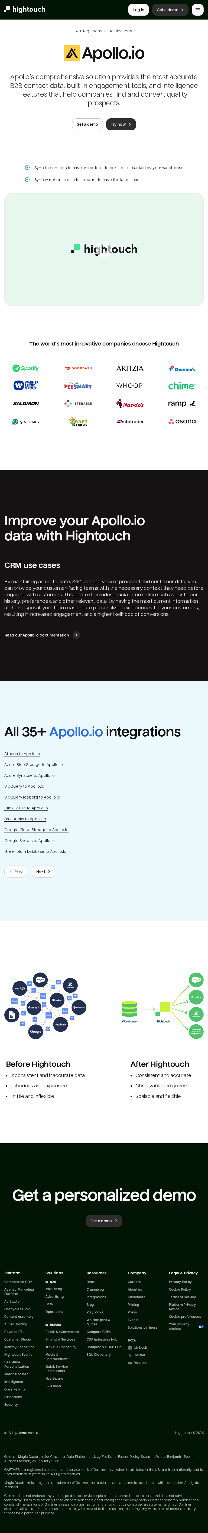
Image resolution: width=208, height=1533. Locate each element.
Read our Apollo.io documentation (37, 635)
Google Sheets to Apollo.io (29, 840)
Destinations (120, 31)
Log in (138, 10)
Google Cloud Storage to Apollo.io (36, 830)
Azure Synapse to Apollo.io (29, 775)
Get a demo (167, 10)
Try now (118, 124)
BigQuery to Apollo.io (24, 786)
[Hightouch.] (24, 10)
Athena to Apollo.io (22, 754)
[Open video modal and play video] (104, 250)
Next (40, 871)
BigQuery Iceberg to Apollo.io (32, 797)
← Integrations (89, 31)
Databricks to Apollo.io (25, 819)
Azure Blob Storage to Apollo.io (33, 764)
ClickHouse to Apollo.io (26, 808)
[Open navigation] (198, 10)
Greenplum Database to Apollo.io (35, 851)
